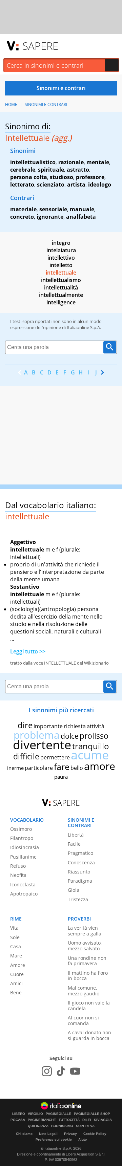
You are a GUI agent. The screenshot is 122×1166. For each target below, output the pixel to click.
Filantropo (21, 838)
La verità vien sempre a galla (84, 931)
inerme (15, 767)
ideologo (99, 184)
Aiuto (82, 1139)
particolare (39, 768)
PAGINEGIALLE (58, 1114)
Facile (74, 844)
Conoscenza (81, 862)
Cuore (17, 974)
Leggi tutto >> (27, 651)
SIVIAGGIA (103, 1120)
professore (90, 177)
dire (25, 725)
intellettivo (61, 257)
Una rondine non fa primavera (87, 961)
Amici (16, 983)
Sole (15, 937)
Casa (15, 946)
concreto (22, 216)
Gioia (73, 890)
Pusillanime (23, 857)
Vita (14, 928)
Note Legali (48, 1134)
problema (37, 735)
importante (48, 726)
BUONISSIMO (62, 1126)
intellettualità (61, 287)
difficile (26, 756)
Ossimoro (21, 829)
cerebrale (22, 169)
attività (95, 726)
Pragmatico (80, 853)
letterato (22, 184)
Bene (16, 992)
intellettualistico (33, 162)
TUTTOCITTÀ (69, 1120)
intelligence (61, 302)
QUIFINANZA (38, 1126)
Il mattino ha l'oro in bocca (88, 976)
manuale (82, 209)
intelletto (61, 265)
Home (11, 104)
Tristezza (78, 899)
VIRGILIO (35, 1114)
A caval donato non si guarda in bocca (89, 1035)
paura (61, 776)
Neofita (18, 875)
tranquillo (90, 746)
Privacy (70, 1134)
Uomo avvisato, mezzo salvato (85, 946)
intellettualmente (61, 295)
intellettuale (61, 272)
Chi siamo (24, 1134)
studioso (61, 177)
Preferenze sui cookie (54, 1139)
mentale (97, 162)
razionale (71, 162)
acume (90, 755)
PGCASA (18, 1120)
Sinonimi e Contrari (46, 104)
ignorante (50, 216)
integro (61, 242)
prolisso (94, 735)
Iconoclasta (23, 884)
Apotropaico (24, 893)
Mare (16, 955)
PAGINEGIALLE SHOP (92, 1114)
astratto (78, 169)
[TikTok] (61, 1071)
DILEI (86, 1120)
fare (61, 766)
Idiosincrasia (24, 847)
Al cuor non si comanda (83, 1020)
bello (76, 768)
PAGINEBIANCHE (42, 1120)
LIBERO (18, 1114)
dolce (70, 736)
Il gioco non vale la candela (89, 1005)
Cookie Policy (94, 1134)
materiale (23, 209)
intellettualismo (61, 280)
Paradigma (80, 881)
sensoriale (53, 209)
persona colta (28, 177)
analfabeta (81, 216)
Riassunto (79, 871)
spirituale (51, 169)
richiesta (75, 726)
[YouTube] (75, 1071)
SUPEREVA (85, 1126)
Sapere (40, 46)
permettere (55, 757)
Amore (17, 965)
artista (76, 184)
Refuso (18, 866)
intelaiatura (61, 250)
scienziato (50, 184)
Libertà (76, 835)
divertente (42, 744)
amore (99, 766)
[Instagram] (47, 1071)
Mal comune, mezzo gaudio (83, 991)
